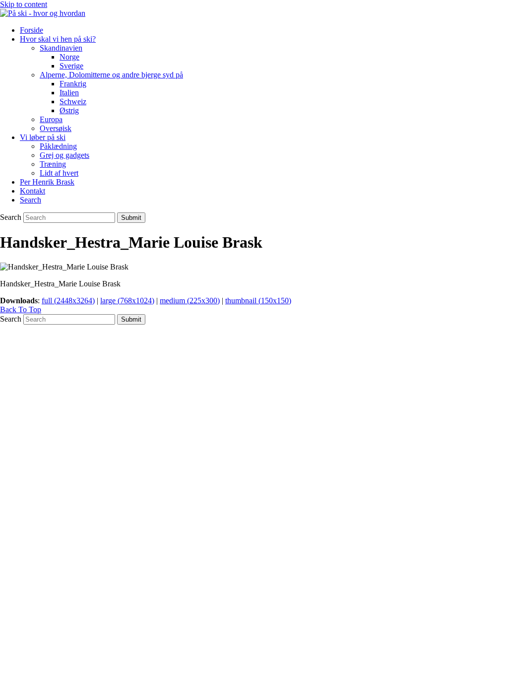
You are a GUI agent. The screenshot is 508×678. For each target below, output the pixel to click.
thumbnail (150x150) (258, 300)
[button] (30, 200)
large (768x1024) (127, 300)
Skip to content (23, 4)
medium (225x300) (190, 300)
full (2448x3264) (68, 300)
